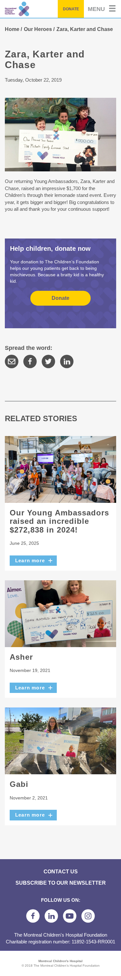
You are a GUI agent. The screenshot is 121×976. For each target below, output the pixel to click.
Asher (21, 657)
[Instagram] (88, 916)
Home (12, 29)
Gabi (19, 784)
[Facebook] (30, 361)
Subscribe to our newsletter (60, 883)
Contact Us (61, 871)
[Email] (11, 361)
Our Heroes (38, 29)
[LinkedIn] (67, 361)
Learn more (30, 560)
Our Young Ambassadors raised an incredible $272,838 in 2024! (59, 521)
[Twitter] (48, 361)
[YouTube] (69, 916)
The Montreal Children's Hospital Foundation (33, 9)
